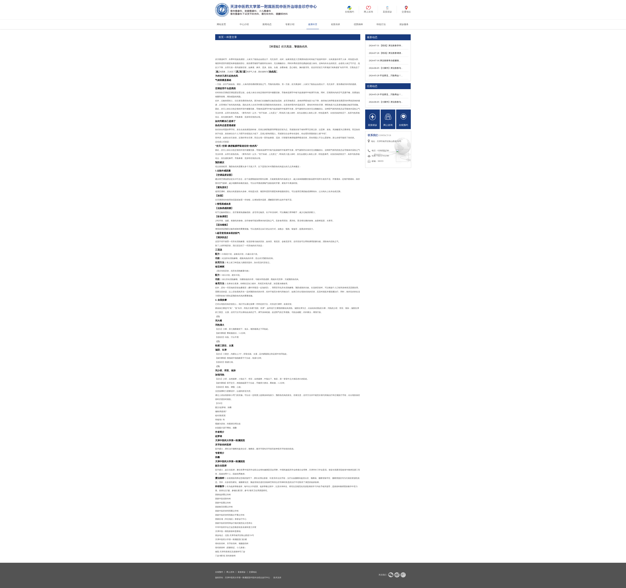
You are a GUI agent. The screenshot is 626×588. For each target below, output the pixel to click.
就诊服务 (404, 24)
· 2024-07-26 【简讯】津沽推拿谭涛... (385, 53)
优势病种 (358, 24)
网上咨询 (230, 572)
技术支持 (277, 577)
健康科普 (312, 24)
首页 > (222, 37)
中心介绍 (244, 24)
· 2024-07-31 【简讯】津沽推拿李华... (385, 45)
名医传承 (335, 24)
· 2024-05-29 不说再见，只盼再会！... (385, 75)
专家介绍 (289, 24)
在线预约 (219, 572)
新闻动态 (267, 24)
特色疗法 (381, 24)
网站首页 (221, 24)
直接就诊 (242, 572)
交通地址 (253, 572)
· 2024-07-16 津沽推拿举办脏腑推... (384, 60)
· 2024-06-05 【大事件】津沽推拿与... (385, 68)
